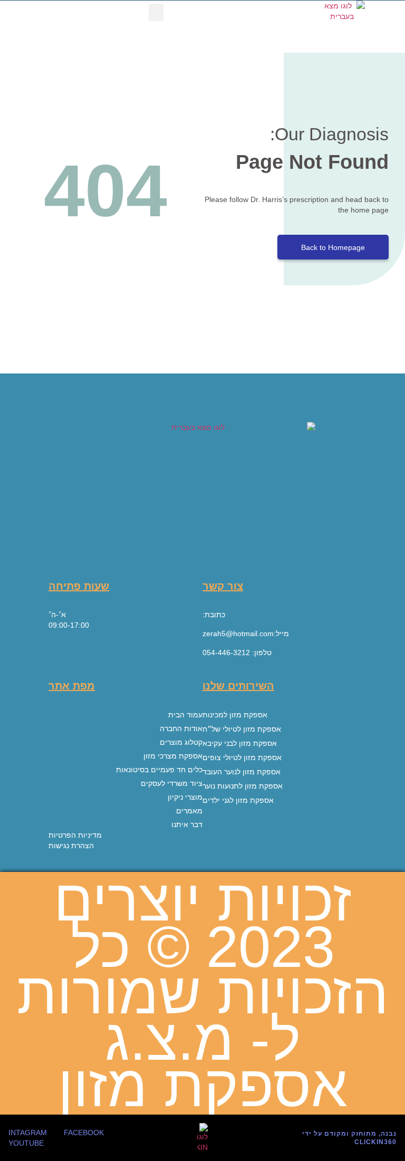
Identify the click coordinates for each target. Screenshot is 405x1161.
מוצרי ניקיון (185, 797)
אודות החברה (181, 728)
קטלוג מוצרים (181, 742)
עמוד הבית (185, 715)
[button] (156, 12)
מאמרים (189, 811)
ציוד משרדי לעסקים (171, 783)
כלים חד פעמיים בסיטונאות (159, 769)
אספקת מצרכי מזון (172, 756)
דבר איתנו (186, 824)
